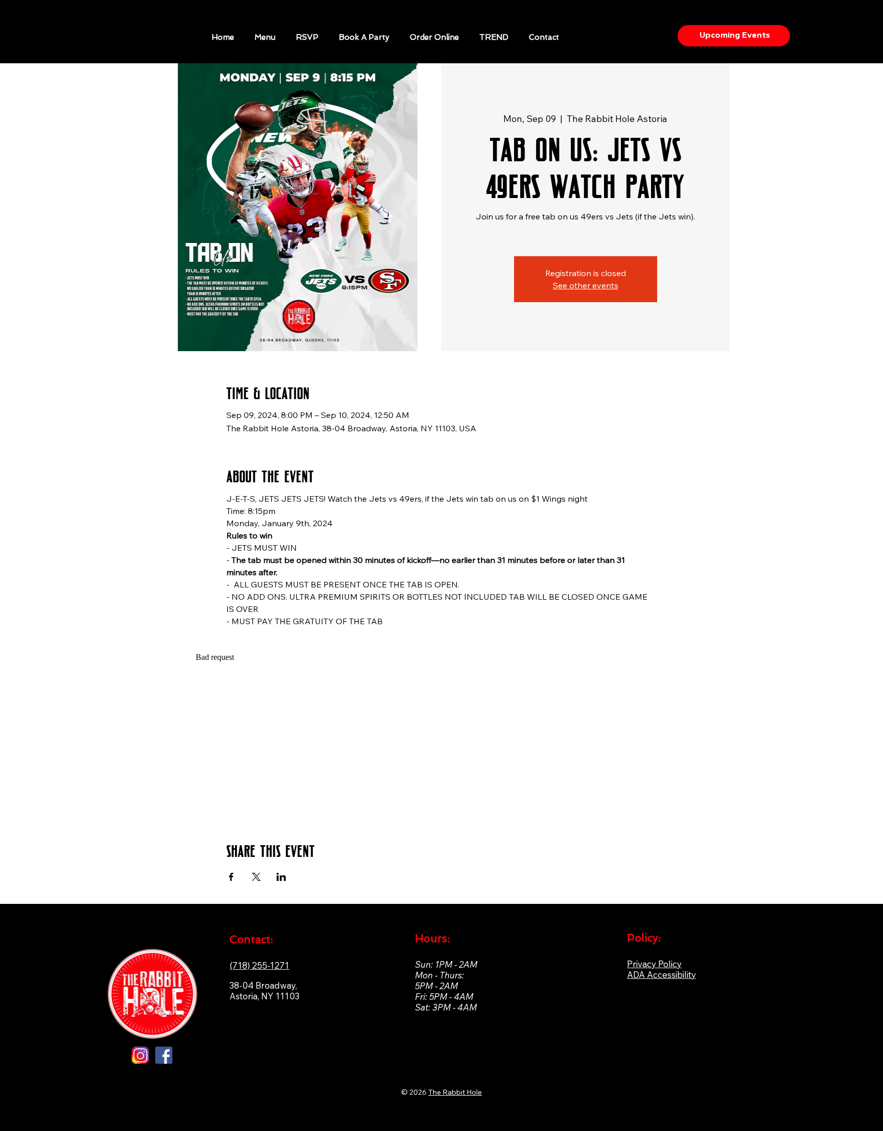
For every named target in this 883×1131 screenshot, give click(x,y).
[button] (364, 37)
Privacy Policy (654, 963)
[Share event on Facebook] (231, 877)
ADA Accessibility (661, 974)
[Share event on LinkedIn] (281, 877)
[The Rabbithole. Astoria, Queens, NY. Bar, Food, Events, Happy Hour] (163, 1055)
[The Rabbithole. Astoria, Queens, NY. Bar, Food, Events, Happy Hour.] (140, 1055)
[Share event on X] (256, 877)
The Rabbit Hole (455, 1092)
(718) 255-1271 (259, 965)
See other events (585, 285)
